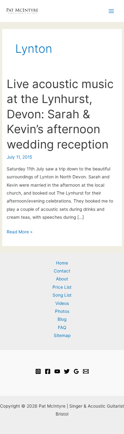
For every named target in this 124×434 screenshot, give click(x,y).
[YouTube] (57, 371)
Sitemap (62, 335)
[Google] (76, 371)
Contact (62, 270)
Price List (62, 287)
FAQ (62, 327)
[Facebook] (48, 371)
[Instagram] (38, 371)
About (62, 278)
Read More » (19, 232)
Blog (62, 319)
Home (62, 262)
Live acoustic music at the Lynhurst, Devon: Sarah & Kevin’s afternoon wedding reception (60, 114)
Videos (62, 303)
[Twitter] (67, 371)
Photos (62, 311)
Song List (62, 295)
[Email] (86, 371)
